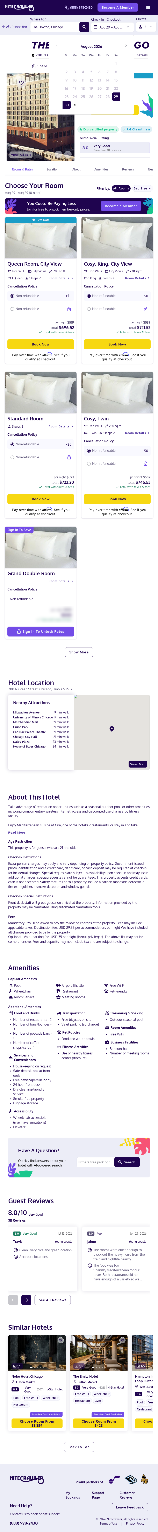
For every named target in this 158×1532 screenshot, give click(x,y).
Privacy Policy (135, 1523)
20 (100, 88)
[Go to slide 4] (40, 1367)
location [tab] (52, 169)
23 (67, 96)
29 (116, 96)
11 (83, 80)
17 (74, 88)
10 (75, 80)
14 (107, 80)
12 (91, 80)
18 (83, 88)
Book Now (41, 344)
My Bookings (72, 1495)
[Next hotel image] (68, 154)
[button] (40, 296)
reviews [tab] (128, 169)
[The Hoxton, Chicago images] (40, 117)
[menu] (148, 7)
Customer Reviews (127, 1495)
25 (83, 96)
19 (91, 88)
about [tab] (76, 169)
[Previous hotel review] (13, 1300)
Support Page (98, 1495)
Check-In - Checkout (106, 19)
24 (75, 96)
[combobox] (55, 27)
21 (107, 88)
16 (66, 88)
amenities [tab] (101, 169)
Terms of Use (108, 1523)
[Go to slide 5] (43, 1367)
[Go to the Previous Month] (56, 45)
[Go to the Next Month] (125, 45)
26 (91, 96)
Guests (141, 19)
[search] (84, 27)
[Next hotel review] (26, 1300)
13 (99, 80)
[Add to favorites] (21, 83)
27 (99, 96)
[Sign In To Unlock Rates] (69, 309)
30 (67, 105)
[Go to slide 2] (34, 1367)
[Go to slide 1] (31, 1367)
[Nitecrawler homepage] (19, 7)
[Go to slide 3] (37, 1367)
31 (74, 105)
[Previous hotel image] (58, 154)
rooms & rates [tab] (22, 169)
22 (116, 88)
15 (116, 80)
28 (108, 96)
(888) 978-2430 (81, 7)
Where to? (38, 19)
